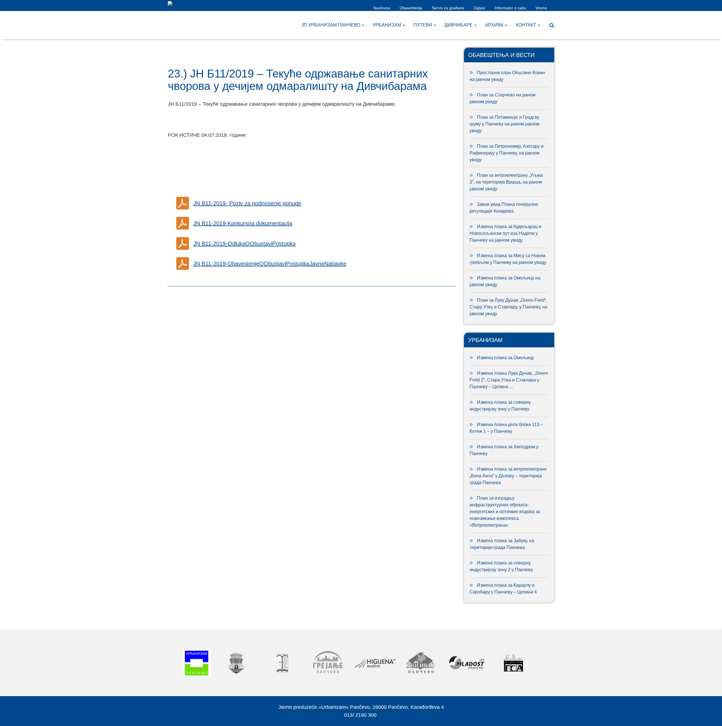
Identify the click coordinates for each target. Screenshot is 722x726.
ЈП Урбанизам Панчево (331, 25)
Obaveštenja (411, 8)
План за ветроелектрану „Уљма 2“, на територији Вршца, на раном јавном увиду (506, 182)
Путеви (423, 25)
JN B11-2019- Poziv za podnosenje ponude (247, 203)
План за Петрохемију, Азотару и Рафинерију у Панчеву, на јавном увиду (506, 153)
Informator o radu (510, 8)
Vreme (541, 8)
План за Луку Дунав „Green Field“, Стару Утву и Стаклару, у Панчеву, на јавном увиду (508, 307)
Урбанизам (387, 25)
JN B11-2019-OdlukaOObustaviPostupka (244, 243)
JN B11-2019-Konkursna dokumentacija (242, 223)
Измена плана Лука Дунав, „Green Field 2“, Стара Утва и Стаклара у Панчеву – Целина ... (509, 380)
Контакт (526, 25)
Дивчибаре (459, 25)
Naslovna (381, 8)
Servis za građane (448, 8)
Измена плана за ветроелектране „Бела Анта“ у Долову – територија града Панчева (508, 476)
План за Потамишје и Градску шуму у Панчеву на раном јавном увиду (505, 124)
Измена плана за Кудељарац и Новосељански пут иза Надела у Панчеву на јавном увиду (505, 233)
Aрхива (495, 25)
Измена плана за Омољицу (505, 357)
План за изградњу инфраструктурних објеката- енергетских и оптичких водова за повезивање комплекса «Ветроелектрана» (505, 512)
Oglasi (479, 8)
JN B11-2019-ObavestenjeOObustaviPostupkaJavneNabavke (269, 264)
